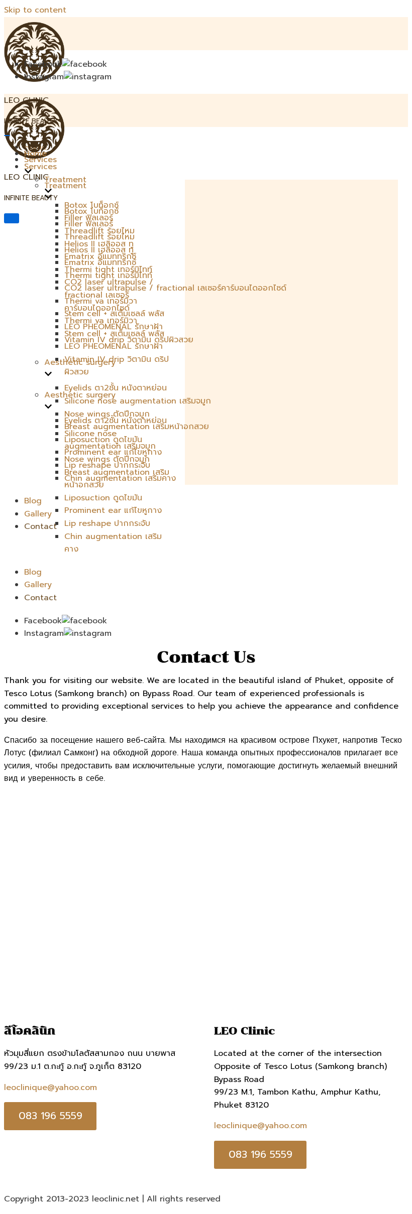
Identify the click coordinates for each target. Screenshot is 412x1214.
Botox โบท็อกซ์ (91, 205)
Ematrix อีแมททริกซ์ (100, 256)
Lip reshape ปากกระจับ (107, 523)
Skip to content (35, 10)
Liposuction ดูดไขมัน (103, 498)
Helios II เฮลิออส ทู (99, 244)
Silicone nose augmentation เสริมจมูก (137, 401)
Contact (40, 526)
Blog (33, 501)
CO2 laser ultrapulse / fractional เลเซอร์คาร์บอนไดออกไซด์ (175, 288)
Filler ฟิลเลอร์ (88, 218)
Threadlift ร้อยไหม (99, 231)
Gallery (38, 514)
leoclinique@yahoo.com (50, 1088)
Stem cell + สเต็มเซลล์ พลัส (114, 334)
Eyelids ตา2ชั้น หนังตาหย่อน (115, 388)
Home (35, 154)
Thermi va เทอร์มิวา (100, 321)
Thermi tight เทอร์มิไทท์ (108, 269)
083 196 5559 (50, 1115)
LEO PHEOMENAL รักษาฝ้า (113, 346)
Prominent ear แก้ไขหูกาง (113, 510)
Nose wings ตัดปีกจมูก (107, 414)
